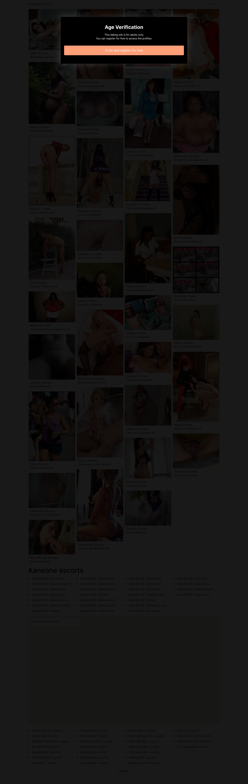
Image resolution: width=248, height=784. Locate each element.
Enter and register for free (124, 50)
